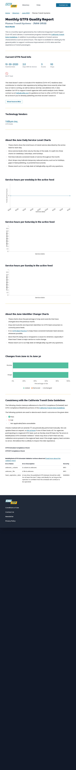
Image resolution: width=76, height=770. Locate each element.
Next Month (10, 27)
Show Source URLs (14, 102)
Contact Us (63, 5)
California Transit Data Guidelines (52, 408)
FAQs (38, 5)
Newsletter (9, 516)
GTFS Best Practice (20, 331)
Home (7, 13)
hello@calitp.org (22, 93)
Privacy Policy (10, 521)
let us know (31, 430)
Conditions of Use (12, 508)
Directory (25, 5)
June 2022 (26, 13)
